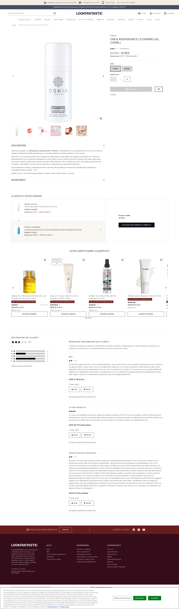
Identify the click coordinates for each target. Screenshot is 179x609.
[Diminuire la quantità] (113, 79)
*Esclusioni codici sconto (86, 559)
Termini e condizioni (84, 549)
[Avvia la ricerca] (54, 13)
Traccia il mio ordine (54, 559)
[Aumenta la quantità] (127, 79)
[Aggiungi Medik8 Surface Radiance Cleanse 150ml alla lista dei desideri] (161, 259)
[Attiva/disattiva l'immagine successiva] (103, 76)
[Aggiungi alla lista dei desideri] (159, 89)
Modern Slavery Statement (86, 562)
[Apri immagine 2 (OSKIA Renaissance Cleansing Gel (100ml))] (30, 131)
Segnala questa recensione (82, 397)
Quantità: (114, 75)
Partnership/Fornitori (114, 559)
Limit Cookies (139, 598)
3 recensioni (124, 49)
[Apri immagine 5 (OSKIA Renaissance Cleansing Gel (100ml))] (68, 131)
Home (14, 25)
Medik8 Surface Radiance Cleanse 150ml (144, 296)
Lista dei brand (112, 552)
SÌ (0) (76, 435)
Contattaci (50, 557)
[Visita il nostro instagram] (138, 529)
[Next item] (166, 287)
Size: (112, 64)
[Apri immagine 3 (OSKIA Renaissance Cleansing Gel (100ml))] (43, 131)
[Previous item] (13, 287)
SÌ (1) (75, 389)
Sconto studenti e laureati (116, 567)
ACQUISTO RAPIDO (29, 314)
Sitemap (110, 562)
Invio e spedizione (83, 552)
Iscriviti (65, 530)
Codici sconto (112, 554)
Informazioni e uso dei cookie (87, 557)
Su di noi (110, 549)
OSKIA (113, 36)
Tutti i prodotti (112, 564)
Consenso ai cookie (18, 569)
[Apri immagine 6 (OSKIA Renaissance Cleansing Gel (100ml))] (81, 131)
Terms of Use (64, 607)
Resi (48, 552)
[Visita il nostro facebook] (133, 529)
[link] (155, 13)
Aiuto (48, 549)
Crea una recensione (21, 366)
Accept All (154, 598)
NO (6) (88, 503)
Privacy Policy (52, 607)
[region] (89, 598)
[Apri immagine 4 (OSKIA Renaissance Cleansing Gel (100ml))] (55, 131)
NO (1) (88, 389)
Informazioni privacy (84, 554)
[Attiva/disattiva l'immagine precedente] (13, 76)
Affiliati (109, 557)
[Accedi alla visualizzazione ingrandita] (100, 118)
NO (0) (88, 435)
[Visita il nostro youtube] (143, 529)
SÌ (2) (75, 503)
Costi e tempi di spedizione (56, 554)
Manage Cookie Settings (122, 598)
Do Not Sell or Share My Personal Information (22, 572)
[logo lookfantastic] (89, 13)
